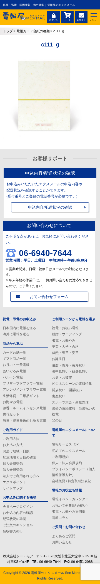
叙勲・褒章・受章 (65, 353)
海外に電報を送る (16, 334)
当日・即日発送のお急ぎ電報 (24, 421)
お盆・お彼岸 (62, 378)
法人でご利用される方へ (21, 476)
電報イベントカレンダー (70, 499)
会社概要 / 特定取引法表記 (71, 481)
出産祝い (58, 396)
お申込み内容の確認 (18, 513)
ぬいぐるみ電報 (14, 371)
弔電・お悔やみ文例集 (68, 512)
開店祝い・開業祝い (67, 390)
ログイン (53, 20)
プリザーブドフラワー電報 (23, 383)
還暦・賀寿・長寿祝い (68, 365)
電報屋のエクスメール (47, 573)
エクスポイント (14, 482)
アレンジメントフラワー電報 (24, 389)
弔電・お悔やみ (63, 340)
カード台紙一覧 (14, 352)
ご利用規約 (60, 457)
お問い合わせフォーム (49, 296)
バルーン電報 (13, 377)
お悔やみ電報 (13, 402)
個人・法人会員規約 (67, 463)
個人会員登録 (13, 463)
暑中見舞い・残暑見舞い (70, 371)
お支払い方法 (13, 445)
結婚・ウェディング (67, 334)
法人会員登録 (13, 470)
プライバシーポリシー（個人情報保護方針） (73, 472)
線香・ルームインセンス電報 (24, 408)
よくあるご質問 (63, 536)
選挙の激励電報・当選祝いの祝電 (73, 411)
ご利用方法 (11, 439)
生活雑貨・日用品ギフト (21, 396)
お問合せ (81, 20)
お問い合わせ (62, 542)
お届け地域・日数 (16, 451)
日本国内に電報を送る (19, 328)
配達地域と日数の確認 (19, 457)
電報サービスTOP (65, 444)
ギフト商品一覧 (14, 359)
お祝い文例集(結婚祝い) (70, 505)
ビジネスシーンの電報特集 (72, 384)
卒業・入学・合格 (65, 347)
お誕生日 (58, 359)
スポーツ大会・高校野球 (70, 402)
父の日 (57, 420)
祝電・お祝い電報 (65, 328)
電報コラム (60, 518)
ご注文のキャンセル (18, 525)
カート (67, 20)
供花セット (11, 414)
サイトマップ (13, 488)
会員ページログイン (18, 507)
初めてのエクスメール (68, 451)
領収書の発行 (13, 531)
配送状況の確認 (14, 519)
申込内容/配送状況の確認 (50, 207)
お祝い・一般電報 (16, 365)
